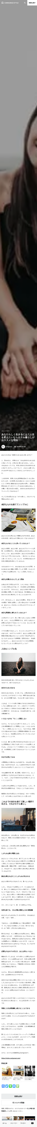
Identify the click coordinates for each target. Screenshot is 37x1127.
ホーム (5, 1123)
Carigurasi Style (11, 3)
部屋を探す (32, 3)
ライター (23, 1123)
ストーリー (5, 431)
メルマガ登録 (19, 1103)
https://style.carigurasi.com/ (10, 1058)
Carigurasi (9, 446)
